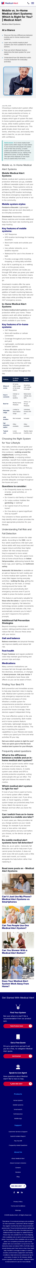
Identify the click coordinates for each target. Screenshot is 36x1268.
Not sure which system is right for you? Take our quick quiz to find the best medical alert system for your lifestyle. (18, 743)
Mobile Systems (18, 1105)
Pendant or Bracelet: (10, 207)
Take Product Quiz (16, 1026)
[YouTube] (18, 1193)
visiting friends (8, 457)
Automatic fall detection (11, 570)
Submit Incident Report (18, 1136)
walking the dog (17, 581)
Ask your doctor (23, 674)
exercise (8, 494)
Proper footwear (8, 654)
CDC (23, 540)
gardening (9, 503)
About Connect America (18, 1163)
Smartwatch (18, 1109)
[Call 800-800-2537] (28, 3)
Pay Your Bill (18, 1141)
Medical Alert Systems (11, 24)
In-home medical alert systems (14, 310)
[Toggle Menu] (32, 3)
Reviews (18, 1172)
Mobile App (18, 1118)
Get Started (16, 1056)
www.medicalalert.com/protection (20, 1244)
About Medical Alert (18, 1158)
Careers (18, 1168)
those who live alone (10, 601)
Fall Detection (18, 1114)
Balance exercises (9, 642)
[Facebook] (14, 1193)
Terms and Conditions (18, 1206)
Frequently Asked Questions (18, 1145)
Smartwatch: (7, 217)
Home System (18, 1100)
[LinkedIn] (22, 1193)
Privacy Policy (18, 1202)
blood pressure (10, 674)
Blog (18, 1177)
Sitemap (18, 1210)
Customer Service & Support (18, 1132)
